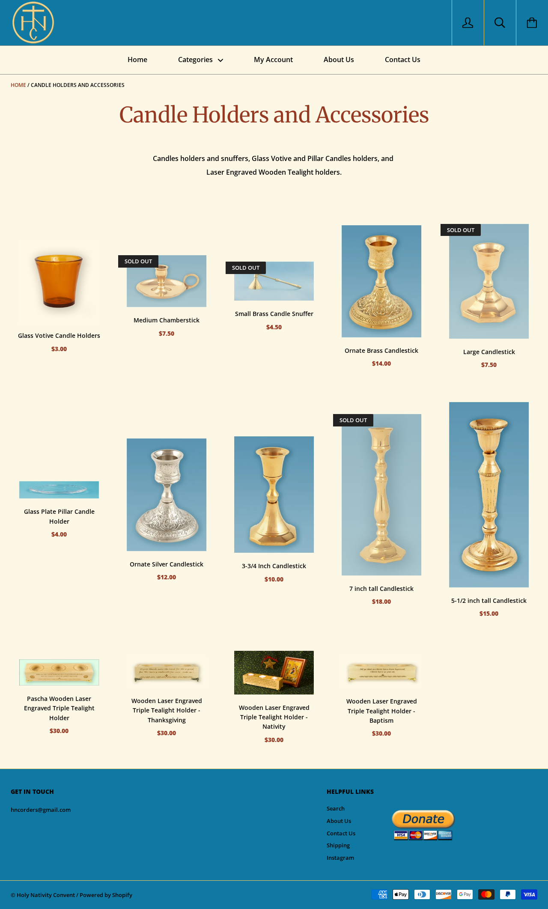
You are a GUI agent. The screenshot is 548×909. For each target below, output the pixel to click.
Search (336, 808)
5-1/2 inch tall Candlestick (489, 600)
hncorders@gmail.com (41, 810)
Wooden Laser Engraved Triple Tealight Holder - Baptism (381, 710)
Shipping (338, 845)
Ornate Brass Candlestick (381, 350)
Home (137, 59)
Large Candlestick (489, 352)
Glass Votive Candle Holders (59, 335)
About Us (339, 59)
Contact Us (402, 59)
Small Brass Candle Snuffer (274, 314)
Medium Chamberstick (167, 320)
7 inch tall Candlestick (381, 588)
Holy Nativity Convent (46, 895)
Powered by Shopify (106, 895)
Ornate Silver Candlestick (166, 564)
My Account (273, 59)
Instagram (340, 857)
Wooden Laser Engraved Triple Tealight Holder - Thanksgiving (166, 710)
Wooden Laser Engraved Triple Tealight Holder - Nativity (274, 717)
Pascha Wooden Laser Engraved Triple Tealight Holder (59, 708)
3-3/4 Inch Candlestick (274, 566)
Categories (196, 59)
